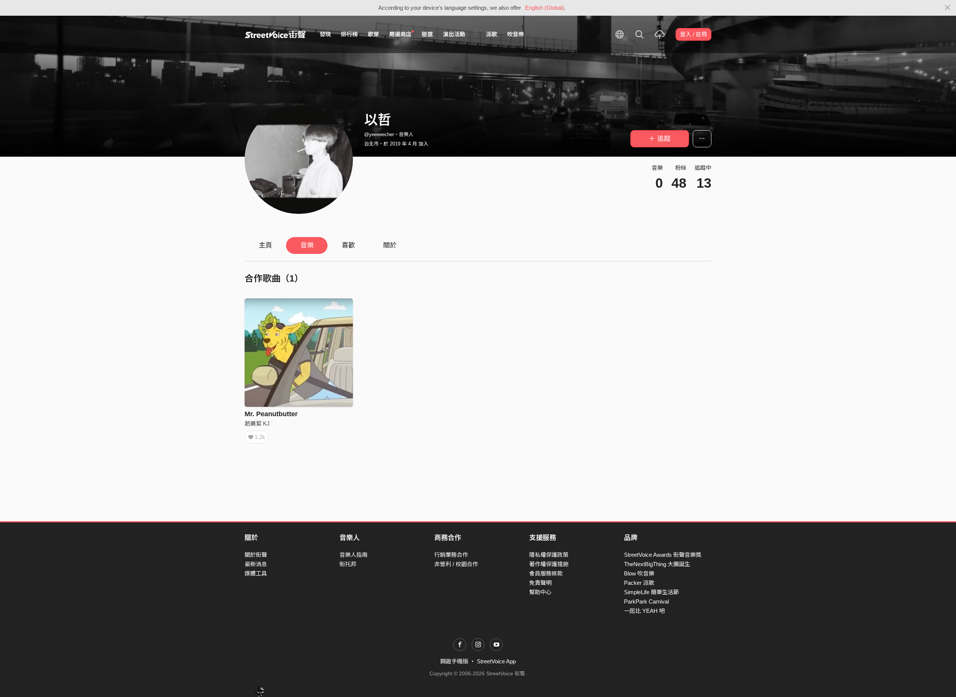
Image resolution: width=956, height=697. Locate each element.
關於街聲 (256, 555)
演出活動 (454, 34)
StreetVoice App (496, 661)
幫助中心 (540, 592)
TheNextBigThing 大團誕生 (657, 564)
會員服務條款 (546, 573)
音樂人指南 (353, 555)
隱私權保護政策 (548, 555)
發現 (325, 34)
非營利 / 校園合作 (456, 564)
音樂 (307, 245)
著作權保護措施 (548, 564)
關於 (390, 245)
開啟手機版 (454, 661)
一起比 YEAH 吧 (644, 611)
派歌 (491, 34)
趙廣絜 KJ (257, 423)
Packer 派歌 (639, 583)
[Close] (947, 7)
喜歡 (348, 245)
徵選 (427, 34)
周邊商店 (400, 34)
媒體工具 (256, 573)
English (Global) (544, 7)
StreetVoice (275, 34)
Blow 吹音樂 (639, 573)
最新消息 (256, 564)
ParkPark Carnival (646, 601)
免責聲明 (540, 583)
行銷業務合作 (451, 555)
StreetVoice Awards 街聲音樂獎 (662, 555)
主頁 (265, 245)
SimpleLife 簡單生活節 (651, 592)
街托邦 (347, 564)
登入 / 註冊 (693, 34)
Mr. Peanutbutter (271, 414)
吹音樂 (515, 34)
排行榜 (349, 34)
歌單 (373, 34)
